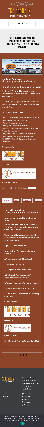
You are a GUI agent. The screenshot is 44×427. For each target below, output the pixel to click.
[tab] (7, 200)
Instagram (27, 402)
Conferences (26, 386)
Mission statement (28, 378)
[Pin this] (27, 355)
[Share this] (17, 355)
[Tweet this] (20, 355)
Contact (4, 394)
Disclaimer (5, 396)
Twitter (26, 399)
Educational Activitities (30, 383)
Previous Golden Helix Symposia (22, 35)
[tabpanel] (22, 275)
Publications (26, 389)
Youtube (26, 405)
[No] (41, 420)
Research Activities (29, 380)
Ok (22, 424)
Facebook (26, 394)
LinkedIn (26, 396)
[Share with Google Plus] (23, 355)
